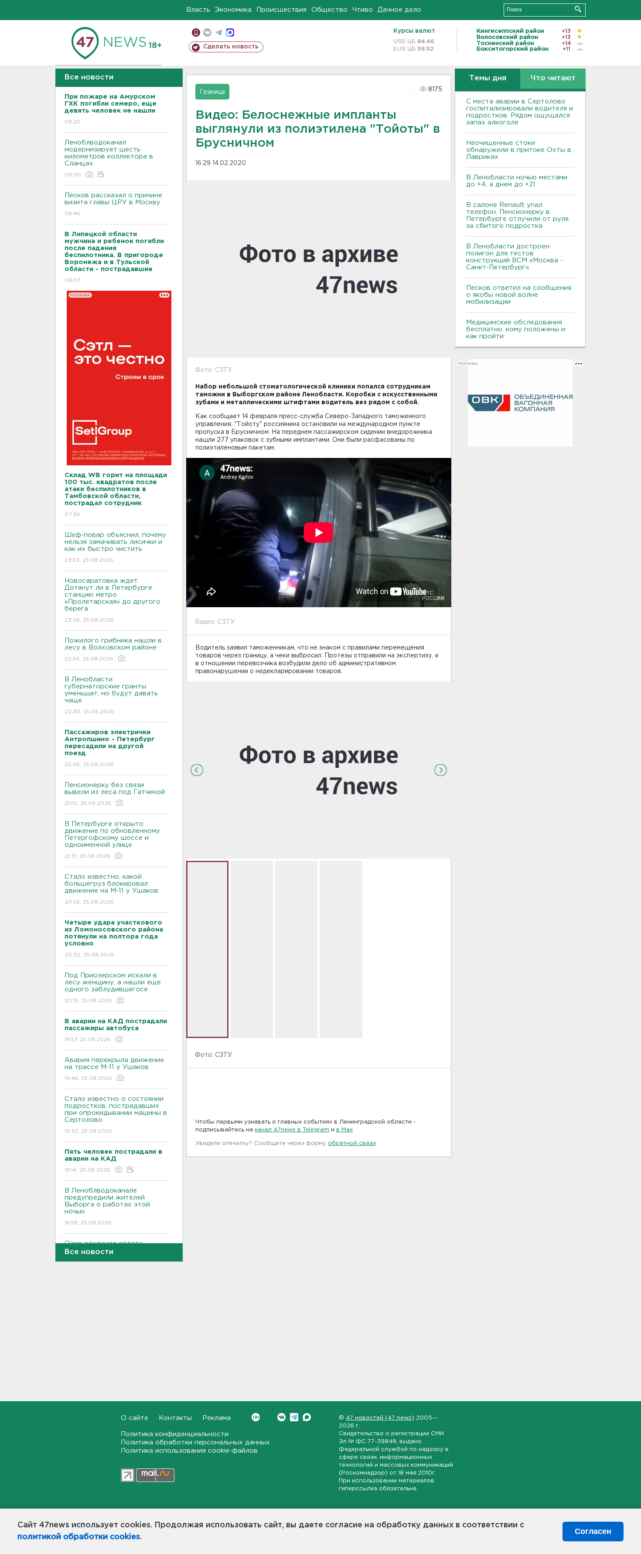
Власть (198, 10)
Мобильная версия (196, 32)
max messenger (230, 32)
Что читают (553, 78)
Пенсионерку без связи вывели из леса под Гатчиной (115, 794)
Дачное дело (399, 10)
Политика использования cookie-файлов (189, 1451)
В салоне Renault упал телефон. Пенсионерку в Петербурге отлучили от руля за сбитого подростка (517, 215)
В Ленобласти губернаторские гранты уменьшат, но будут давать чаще (111, 695)
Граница (212, 92)
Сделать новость (231, 46)
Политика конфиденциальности (174, 1434)
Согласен (593, 1531)
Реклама (216, 1418)
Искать (578, 9)
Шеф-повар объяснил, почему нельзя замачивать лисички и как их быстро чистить (115, 547)
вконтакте (207, 32)
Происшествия (281, 10)
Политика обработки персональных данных (195, 1442)
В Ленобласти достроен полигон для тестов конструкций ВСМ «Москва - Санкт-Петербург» (514, 257)
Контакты (175, 1418)
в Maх (344, 1130)
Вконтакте (281, 1417)
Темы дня (487, 78)
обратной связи (352, 1143)
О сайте (134, 1418)
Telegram (294, 1417)
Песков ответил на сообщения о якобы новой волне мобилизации (518, 295)
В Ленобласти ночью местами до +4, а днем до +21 (516, 181)
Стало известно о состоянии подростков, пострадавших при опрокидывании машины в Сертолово (116, 1115)
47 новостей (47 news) (380, 1418)
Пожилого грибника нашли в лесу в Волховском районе (113, 649)
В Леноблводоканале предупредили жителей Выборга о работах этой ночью (107, 1206)
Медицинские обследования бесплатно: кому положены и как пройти (515, 329)
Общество (329, 10)
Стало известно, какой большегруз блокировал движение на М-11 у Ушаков (111, 889)
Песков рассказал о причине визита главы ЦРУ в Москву (113, 204)
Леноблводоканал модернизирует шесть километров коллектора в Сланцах (109, 158)
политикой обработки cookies (78, 1536)
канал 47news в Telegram (292, 1130)
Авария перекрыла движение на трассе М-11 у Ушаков (114, 1069)
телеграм (219, 32)
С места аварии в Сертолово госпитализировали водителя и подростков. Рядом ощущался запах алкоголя (519, 112)
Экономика (233, 10)
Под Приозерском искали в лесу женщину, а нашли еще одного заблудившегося (113, 988)
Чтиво (362, 10)
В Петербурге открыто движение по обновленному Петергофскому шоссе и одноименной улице (112, 840)
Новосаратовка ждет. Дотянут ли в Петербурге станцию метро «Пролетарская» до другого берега (112, 600)
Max (307, 1417)
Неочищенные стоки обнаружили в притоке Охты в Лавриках (518, 150)
